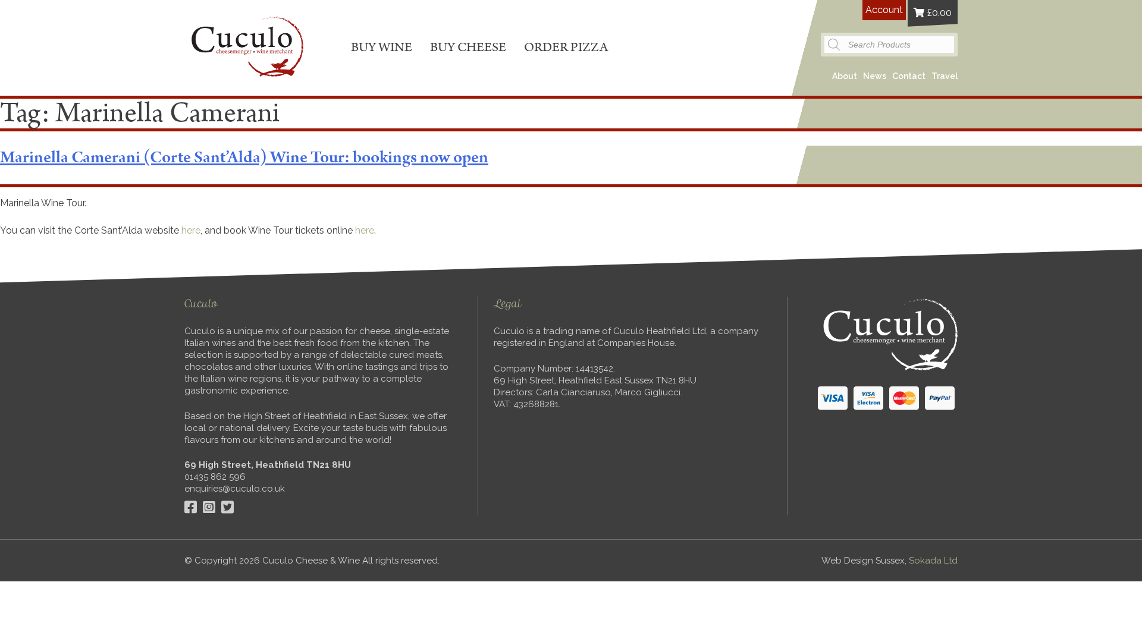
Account (884, 9)
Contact (908, 76)
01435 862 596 (215, 476)
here (190, 230)
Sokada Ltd (933, 560)
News (874, 76)
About (844, 76)
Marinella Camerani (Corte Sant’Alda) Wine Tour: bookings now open (244, 157)
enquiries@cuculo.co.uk (234, 488)
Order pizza (566, 47)
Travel (944, 76)
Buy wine (381, 47)
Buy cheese (468, 47)
